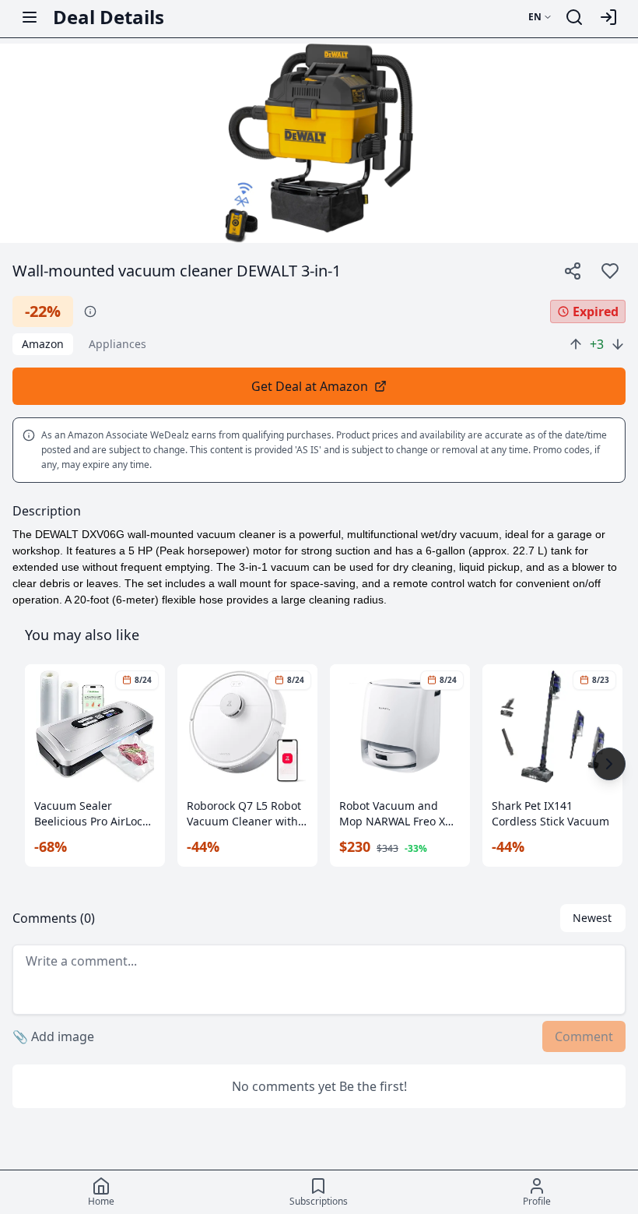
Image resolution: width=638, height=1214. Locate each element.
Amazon (43, 343)
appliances (117, 343)
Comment (584, 1036)
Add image (53, 1036)
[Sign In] (608, 17)
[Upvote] (576, 344)
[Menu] (29, 17)
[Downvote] (618, 344)
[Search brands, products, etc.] (574, 17)
